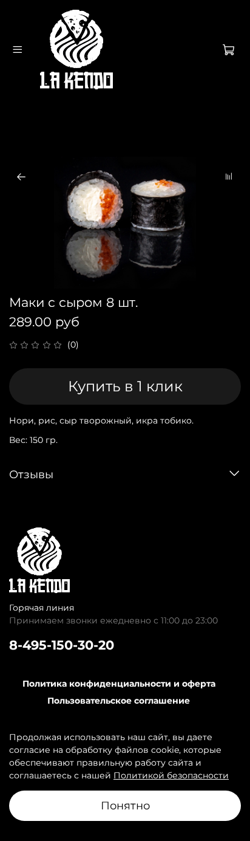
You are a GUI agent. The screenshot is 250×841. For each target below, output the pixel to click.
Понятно (125, 805)
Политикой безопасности (171, 775)
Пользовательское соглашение (118, 700)
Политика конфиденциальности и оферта (118, 683)
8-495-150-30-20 (61, 645)
